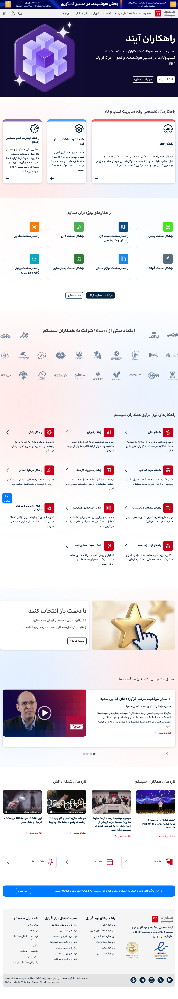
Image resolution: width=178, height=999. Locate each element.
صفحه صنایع (74, 295)
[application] (44, 713)
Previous (174, 753)
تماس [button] (7, 501)
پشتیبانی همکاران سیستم (25, 962)
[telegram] (142, 980)
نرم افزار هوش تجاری (105, 942)
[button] (44, 713)
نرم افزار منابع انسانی (104, 936)
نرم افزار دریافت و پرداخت (64, 925)
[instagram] (151, 980)
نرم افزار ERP (109, 925)
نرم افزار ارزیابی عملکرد (65, 953)
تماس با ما (33, 925)
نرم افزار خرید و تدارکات (65, 959)
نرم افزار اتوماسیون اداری (102, 931)
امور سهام (23, 891)
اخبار (36, 945)
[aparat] (133, 980)
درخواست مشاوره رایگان (100, 295)
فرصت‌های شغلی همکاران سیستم (25, 938)
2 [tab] (90, 754)
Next (167, 753)
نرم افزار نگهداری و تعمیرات (63, 942)
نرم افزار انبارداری (68, 931)
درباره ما (34, 931)
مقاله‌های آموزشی (29, 951)
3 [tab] (87, 754)
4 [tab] (84, 754)
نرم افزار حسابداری (106, 953)
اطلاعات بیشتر (166, 79)
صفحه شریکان (77, 641)
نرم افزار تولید (108, 948)
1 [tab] (94, 754)
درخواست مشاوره (143, 79)
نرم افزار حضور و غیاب (66, 948)
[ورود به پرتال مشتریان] (12, 13)
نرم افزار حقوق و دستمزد (65, 936)
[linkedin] (169, 980)
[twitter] (160, 980)
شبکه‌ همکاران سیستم (126, 13)
